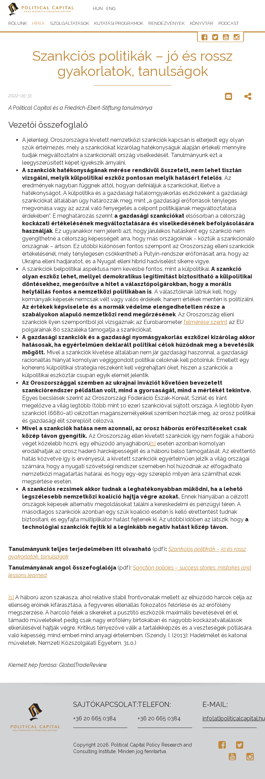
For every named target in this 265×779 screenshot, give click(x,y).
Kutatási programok (118, 23)
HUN (98, 8)
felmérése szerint (205, 322)
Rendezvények (166, 23)
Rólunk (17, 23)
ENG (111, 8)
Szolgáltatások (69, 23)
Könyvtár (201, 23)
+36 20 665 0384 (94, 718)
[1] (153, 443)
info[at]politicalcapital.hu (234, 718)
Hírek (38, 23)
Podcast (228, 23)
